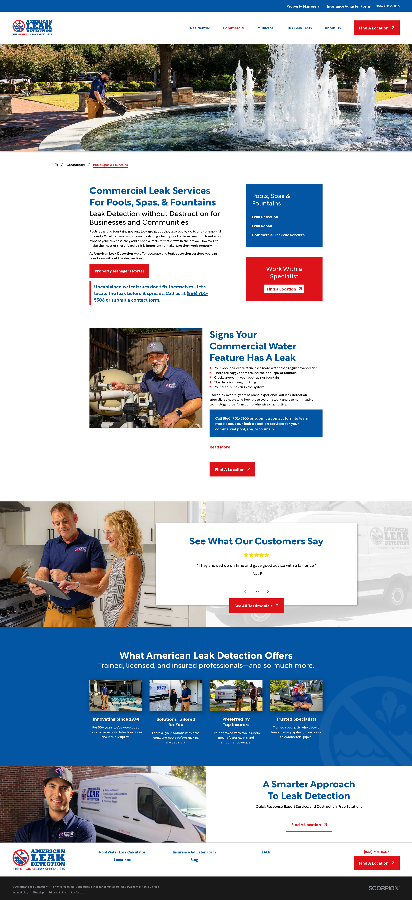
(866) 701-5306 (236, 418)
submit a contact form (135, 299)
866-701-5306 (388, 5)
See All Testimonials (253, 606)
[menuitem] (200, 27)
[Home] (32, 27)
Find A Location (374, 28)
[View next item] (267, 591)
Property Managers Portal (119, 271)
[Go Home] (56, 164)
